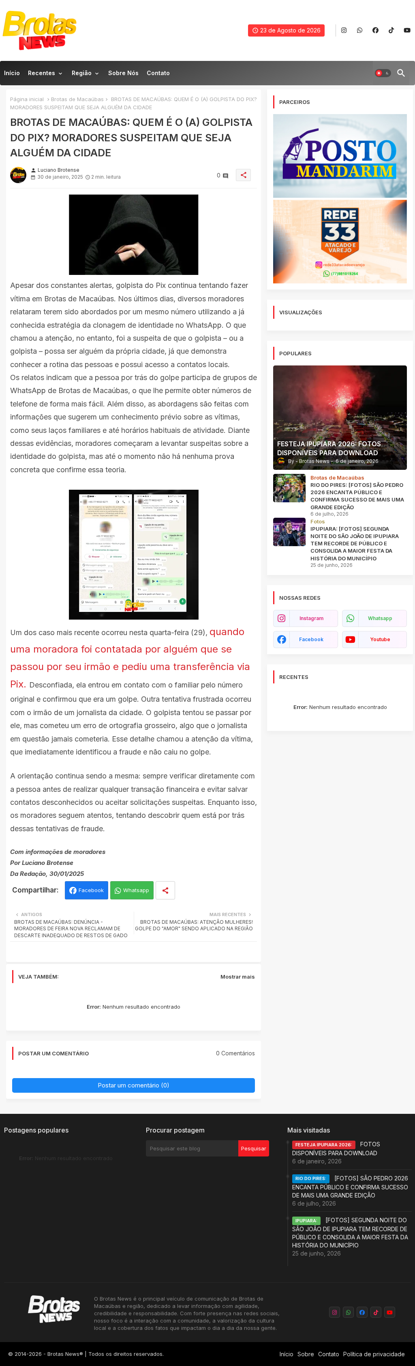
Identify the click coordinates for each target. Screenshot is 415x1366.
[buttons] (344, 30)
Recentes (41, 72)
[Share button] (165, 890)
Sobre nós (123, 72)
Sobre (305, 1354)
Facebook (91, 890)
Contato (158, 72)
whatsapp (380, 618)
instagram (311, 618)
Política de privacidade (374, 1354)
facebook (311, 639)
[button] (383, 73)
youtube (380, 639)
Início (12, 72)
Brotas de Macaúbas (77, 99)
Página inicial (27, 99)
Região (82, 72)
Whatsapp (136, 890)
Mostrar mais (237, 976)
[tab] (12, 75)
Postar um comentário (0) (133, 1085)
